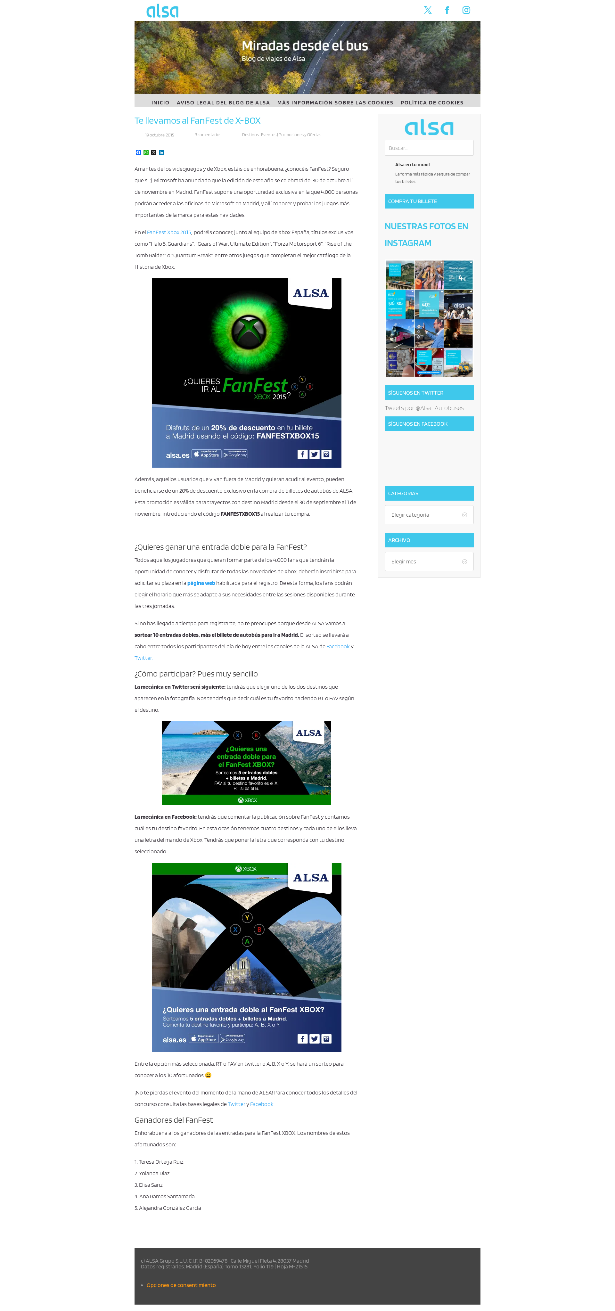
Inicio (161, 103)
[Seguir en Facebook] (447, 10)
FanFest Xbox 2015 (169, 232)
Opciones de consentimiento (181, 1285)
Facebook (338, 646)
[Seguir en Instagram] (466, 10)
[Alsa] (429, 127)
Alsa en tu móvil (412, 164)
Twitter (236, 1104)
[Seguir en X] (428, 10)
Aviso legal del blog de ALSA (223, 103)
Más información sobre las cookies (335, 103)
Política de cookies (432, 103)
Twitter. (144, 657)
